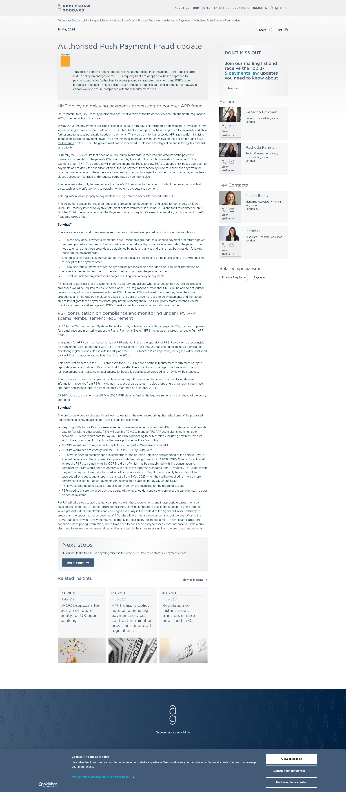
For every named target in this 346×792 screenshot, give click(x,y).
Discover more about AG (171, 732)
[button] (182, 8)
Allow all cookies (291, 758)
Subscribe (232, 88)
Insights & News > (100, 20)
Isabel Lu (253, 231)
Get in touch (76, 562)
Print (279, 29)
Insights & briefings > (124, 20)
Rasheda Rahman (261, 147)
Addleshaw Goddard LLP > (74, 20)
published (106, 114)
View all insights (193, 579)
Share (262, 29)
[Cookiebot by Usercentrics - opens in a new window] (48, 785)
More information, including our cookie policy (101, 776)
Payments (259, 277)
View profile (225, 133)
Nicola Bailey (257, 195)
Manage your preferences (289, 770)
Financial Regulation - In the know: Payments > (165, 20)
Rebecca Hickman (261, 112)
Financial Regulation (234, 277)
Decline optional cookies (291, 782)
